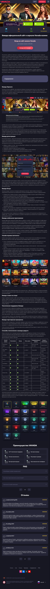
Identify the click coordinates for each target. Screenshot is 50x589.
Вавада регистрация (25, 48)
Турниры (26, 567)
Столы (20, 567)
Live (16, 567)
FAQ (39, 567)
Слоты (11, 567)
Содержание (33, 567)
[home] (5, 1)
